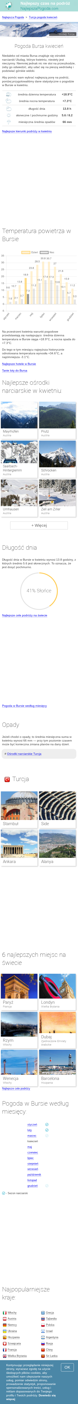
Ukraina (12, 1331)
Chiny (49, 1349)
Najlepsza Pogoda (13, 17)
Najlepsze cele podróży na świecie (24, 615)
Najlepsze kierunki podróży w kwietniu (27, 131)
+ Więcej (39, 525)
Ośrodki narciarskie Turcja (24, 753)
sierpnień (32, 1163)
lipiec (30, 1158)
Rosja (49, 1343)
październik (34, 1174)
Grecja (50, 1312)
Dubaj (46, 1036)
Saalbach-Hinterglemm (12, 468)
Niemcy (12, 1324)
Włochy (7, 1044)
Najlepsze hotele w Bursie (19, 363)
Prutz (45, 431)
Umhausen (11, 509)
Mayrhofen (11, 431)
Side (45, 823)
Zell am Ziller (50, 509)
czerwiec (32, 1152)
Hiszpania (47, 1082)
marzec (31, 1135)
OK (67, 1367)
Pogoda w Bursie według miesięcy (24, 705)
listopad (32, 1180)
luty (29, 1130)
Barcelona (50, 1078)
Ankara (9, 861)
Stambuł (10, 823)
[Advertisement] (39, 176)
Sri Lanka (51, 1355)
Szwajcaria (14, 1343)
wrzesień (32, 1169)
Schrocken (48, 470)
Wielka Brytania (50, 1006)
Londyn (48, 1002)
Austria (12, 1318)
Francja (7, 1006)
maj (29, 1146)
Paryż (8, 1002)
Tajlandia (51, 1318)
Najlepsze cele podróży (16, 1088)
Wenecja (11, 1078)
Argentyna (52, 1337)
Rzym (8, 1040)
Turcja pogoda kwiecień (43, 17)
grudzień (32, 1185)
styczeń (32, 1124)
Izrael (49, 1331)
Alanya (47, 861)
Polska (50, 1324)
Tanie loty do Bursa (14, 370)
